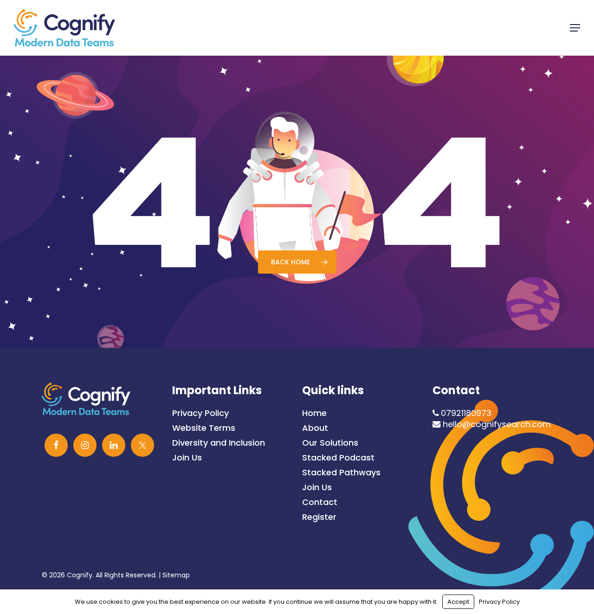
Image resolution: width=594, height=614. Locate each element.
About (315, 428)
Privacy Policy (200, 413)
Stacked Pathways (341, 472)
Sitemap (176, 575)
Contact (319, 502)
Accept (458, 601)
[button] (575, 27)
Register (319, 517)
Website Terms (203, 428)
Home (314, 413)
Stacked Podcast (338, 457)
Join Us (187, 457)
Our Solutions (330, 442)
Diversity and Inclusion (218, 442)
